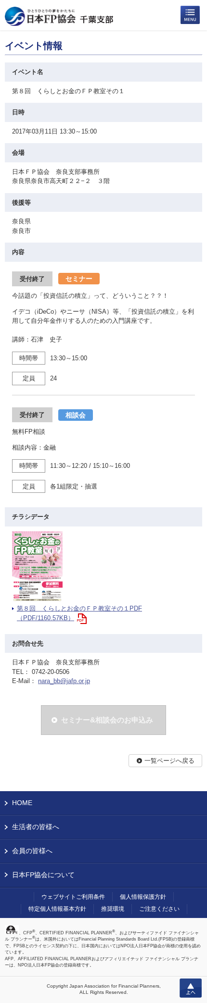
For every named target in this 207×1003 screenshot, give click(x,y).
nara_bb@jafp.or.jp (64, 681)
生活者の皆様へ (35, 827)
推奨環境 (112, 908)
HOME (22, 803)
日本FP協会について (43, 875)
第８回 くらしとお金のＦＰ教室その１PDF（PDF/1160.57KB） (79, 613)
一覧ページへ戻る (169, 760)
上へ (190, 988)
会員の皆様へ (32, 851)
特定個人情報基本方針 (57, 908)
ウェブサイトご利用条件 (73, 896)
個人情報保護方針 (143, 896)
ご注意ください (159, 908)
